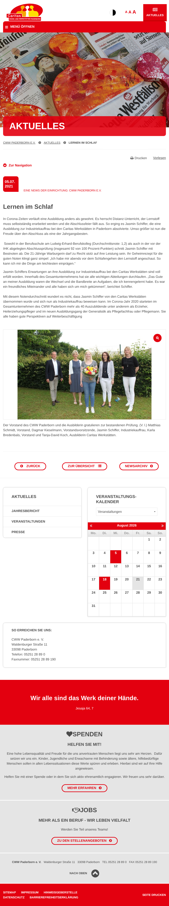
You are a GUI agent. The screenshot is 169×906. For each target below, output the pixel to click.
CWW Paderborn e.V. (19, 142)
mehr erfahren (81, 788)
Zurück (33, 466)
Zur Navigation (20, 165)
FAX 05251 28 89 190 (143, 862)
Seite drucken (154, 894)
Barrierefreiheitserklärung (54, 897)
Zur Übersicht (82, 466)
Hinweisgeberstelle (60, 892)
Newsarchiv (136, 466)
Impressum (30, 892)
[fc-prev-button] (91, 525)
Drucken (141, 158)
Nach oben (78, 873)
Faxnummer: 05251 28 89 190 (34, 659)
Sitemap (9, 892)
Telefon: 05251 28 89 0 (28, 654)
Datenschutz (14, 897)
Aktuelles (155, 15)
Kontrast (113, 13)
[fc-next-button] (162, 525)
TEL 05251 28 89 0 (114, 862)
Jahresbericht (26, 511)
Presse (18, 532)
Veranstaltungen (28, 521)
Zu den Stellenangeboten (81, 841)
